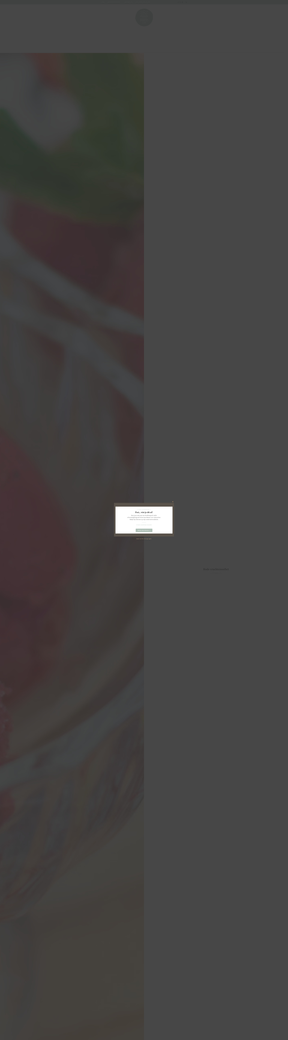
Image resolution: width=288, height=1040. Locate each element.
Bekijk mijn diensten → (144, 530)
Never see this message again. (144, 538)
